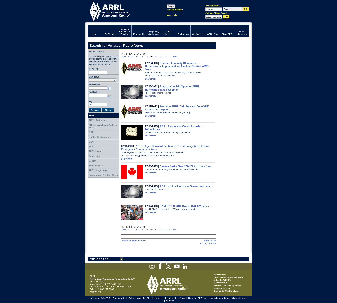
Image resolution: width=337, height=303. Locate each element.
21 (161, 56)
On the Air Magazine (100, 137)
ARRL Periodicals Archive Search (103, 126)
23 (170, 56)
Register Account (175, 10)
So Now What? (97, 165)
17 (142, 56)
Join (216, 277)
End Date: (94, 92)
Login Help (172, 15)
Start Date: (94, 85)
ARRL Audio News (98, 120)
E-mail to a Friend (222, 288)
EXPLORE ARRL (100, 259)
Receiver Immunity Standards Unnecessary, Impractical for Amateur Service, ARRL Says (177, 66)
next (175, 56)
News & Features (129, 241)
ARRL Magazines (98, 170)
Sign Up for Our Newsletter (226, 291)
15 (132, 56)
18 (146, 56)
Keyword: (93, 69)
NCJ (91, 146)
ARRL (122, 10)
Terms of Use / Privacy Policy (227, 286)
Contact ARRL (220, 283)
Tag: (91, 101)
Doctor (92, 161)
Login (171, 6)
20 (156, 56)
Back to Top (210, 241)
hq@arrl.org (95, 292)
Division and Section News (103, 175)
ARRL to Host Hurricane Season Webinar (185, 186)
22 (165, 56)
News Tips (94, 156)
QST (91, 132)
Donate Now (220, 275)
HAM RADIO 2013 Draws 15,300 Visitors (184, 206)
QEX (91, 142)
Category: (94, 77)
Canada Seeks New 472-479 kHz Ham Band (186, 166)
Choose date (110, 88)
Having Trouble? (208, 243)
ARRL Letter (95, 151)
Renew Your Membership (231, 277)
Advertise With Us (222, 280)
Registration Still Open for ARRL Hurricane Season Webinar (172, 88)
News (91, 115)
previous (125, 56)
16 (137, 56)
